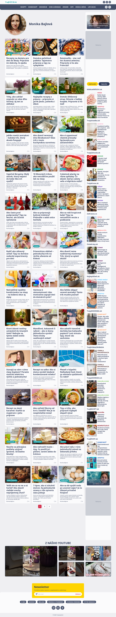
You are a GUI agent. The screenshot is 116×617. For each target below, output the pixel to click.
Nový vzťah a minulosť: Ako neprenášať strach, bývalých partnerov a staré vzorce (103, 193)
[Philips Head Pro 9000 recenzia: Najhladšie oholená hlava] (98, 553)
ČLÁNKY (100, 248)
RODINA (100, 200)
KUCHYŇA (100, 412)
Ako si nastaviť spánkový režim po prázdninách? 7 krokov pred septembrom (103, 206)
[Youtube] (107, 2)
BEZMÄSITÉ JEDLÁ (103, 426)
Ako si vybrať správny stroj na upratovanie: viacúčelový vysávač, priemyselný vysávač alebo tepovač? (102, 338)
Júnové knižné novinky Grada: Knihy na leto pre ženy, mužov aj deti (103, 463)
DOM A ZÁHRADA (55, 7)
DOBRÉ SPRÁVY (102, 280)
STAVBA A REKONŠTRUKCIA (103, 351)
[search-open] (109, 7)
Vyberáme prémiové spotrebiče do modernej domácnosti (101, 418)
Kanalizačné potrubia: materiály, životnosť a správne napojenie (101, 388)
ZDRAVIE (65, 7)
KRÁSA (99, 93)
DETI (71, 7)
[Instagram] (110, 2)
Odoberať (78, 594)
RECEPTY (23, 7)
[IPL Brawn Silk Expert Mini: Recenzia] (98, 569)
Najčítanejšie (92, 84)
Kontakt (32, 602)
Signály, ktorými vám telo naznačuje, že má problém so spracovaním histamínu (103, 176)
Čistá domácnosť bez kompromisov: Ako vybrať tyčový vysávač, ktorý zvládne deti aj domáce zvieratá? (103, 450)
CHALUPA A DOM (103, 381)
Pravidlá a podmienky (55, 602)
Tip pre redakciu (89, 602)
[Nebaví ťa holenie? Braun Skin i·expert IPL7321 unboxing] (71, 569)
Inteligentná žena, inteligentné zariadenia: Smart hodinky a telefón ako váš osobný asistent (103, 268)
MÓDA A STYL (101, 230)
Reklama (41, 602)
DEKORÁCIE (43, 7)
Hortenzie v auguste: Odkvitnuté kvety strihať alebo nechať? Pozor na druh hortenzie (103, 113)
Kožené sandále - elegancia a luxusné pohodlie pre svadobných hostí (103, 145)
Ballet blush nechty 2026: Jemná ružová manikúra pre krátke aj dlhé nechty (102, 99)
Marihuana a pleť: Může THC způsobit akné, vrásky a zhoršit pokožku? (103, 222)
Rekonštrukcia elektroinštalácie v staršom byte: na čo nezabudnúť (103, 358)
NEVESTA (100, 124)
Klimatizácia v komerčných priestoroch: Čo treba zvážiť (102, 371)
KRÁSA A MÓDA (80, 7)
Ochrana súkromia (73, 602)
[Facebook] (104, 2)
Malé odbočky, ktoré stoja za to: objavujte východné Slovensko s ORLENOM (103, 286)
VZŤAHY (99, 187)
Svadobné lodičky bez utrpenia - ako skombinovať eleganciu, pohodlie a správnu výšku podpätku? (103, 131)
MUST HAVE (101, 139)
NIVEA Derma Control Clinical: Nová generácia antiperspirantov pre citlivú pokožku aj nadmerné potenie (103, 302)
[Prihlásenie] (106, 7)
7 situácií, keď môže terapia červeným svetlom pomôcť (102, 160)
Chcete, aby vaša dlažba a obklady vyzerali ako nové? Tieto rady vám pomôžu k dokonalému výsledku (103, 322)
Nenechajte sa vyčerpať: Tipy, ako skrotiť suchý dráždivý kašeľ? (103, 252)
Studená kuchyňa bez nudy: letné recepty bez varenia (103, 430)
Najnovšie (104, 84)
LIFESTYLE (100, 107)
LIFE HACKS (92, 7)
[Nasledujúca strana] (49, 506)
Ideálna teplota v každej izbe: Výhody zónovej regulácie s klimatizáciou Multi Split (103, 401)
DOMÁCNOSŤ (32, 7)
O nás (23, 602)
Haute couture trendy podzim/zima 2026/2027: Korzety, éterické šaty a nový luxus (103, 237)
